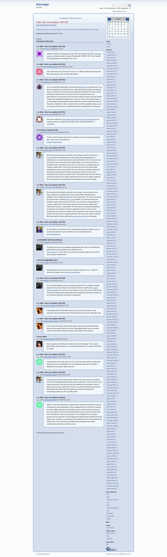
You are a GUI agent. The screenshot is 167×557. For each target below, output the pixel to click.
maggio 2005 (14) (112, 469)
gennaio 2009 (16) (112, 349)
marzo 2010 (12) (112, 311)
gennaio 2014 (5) (112, 186)
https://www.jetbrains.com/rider (46, 25)
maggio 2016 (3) (111, 115)
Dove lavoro (110, 527)
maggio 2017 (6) (111, 85)
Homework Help (49, 306)
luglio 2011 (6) (111, 267)
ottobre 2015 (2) (111, 128)
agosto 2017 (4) (111, 76)
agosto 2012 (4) (111, 232)
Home (71, 18)
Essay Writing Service (51, 67)
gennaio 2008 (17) (112, 382)
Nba (108, 536)
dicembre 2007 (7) (112, 385)
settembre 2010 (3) (112, 295)
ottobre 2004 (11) (112, 488)
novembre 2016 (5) (112, 101)
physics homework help (72, 272)
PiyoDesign (115, 554)
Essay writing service (78, 216)
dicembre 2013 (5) (112, 188)
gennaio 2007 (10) (112, 415)
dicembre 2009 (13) (112, 319)
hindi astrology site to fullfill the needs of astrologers (79, 119)
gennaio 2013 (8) (112, 218)
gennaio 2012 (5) (112, 251)
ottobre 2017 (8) (111, 71)
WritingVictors (83, 87)
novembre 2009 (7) (112, 322)
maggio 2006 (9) (111, 437)
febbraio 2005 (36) (112, 477)
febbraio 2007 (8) (112, 412)
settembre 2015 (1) (112, 131)
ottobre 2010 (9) (111, 292)
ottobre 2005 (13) (112, 456)
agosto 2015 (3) (111, 134)
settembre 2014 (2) (112, 164)
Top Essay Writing (50, 400)
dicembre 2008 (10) (112, 352)
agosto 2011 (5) (111, 265)
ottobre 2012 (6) (111, 226)
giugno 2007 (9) (111, 401)
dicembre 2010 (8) (112, 286)
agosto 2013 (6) (111, 199)
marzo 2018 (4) (111, 57)
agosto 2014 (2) (111, 166)
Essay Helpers (49, 339)
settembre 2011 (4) (112, 262)
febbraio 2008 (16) (112, 379)
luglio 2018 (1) (111, 52)
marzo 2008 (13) (112, 377)
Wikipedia (109, 538)
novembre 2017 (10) (113, 68)
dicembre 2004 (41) (112, 483)
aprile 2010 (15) (111, 308)
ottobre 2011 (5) (111, 259)
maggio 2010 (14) (112, 306)
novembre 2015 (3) (112, 126)
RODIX (46, 242)
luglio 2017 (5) (111, 79)
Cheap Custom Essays (54, 142)
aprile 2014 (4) (111, 177)
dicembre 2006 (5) (112, 417)
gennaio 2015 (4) (112, 153)
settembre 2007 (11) (113, 393)
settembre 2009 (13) (113, 327)
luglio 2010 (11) (111, 300)
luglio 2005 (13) (111, 464)
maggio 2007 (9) (111, 404)
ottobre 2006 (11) (112, 423)
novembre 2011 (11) (112, 256)
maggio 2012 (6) (111, 240)
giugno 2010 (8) (111, 303)
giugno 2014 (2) (111, 172)
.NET (108, 502)
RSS (107, 544)
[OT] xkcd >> (78, 18)
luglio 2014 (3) (111, 169)
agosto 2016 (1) (111, 109)
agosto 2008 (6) (111, 363)
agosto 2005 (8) (111, 461)
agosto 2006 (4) (111, 428)
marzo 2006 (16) (112, 442)
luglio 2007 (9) (111, 398)
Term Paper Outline (50, 357)
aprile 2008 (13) (111, 374)
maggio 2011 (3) (111, 273)
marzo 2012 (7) (111, 246)
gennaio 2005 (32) (112, 480)
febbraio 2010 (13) (112, 314)
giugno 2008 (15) (112, 368)
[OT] (108, 494)
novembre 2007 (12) (113, 387)
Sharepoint (110, 513)
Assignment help (52, 252)
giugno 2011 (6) (111, 270)
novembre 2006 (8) (112, 420)
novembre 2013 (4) (112, 191)
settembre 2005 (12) (113, 458)
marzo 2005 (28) (112, 475)
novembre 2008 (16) (113, 355)
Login (108, 46)
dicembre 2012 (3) (112, 221)
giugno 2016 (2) (111, 112)
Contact (109, 44)
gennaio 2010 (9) (112, 316)
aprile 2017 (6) (111, 87)
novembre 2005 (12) (113, 453)
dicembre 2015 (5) (112, 123)
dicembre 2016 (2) (112, 98)
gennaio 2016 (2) (112, 120)
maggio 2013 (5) (111, 207)
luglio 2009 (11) (111, 333)
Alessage (42, 4)
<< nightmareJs (63, 18)
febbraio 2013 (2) (112, 216)
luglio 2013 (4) (111, 202)
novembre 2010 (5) (112, 289)
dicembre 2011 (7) (112, 254)
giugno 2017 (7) (111, 82)
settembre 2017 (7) (112, 74)
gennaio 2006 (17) (112, 447)
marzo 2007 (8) (111, 409)
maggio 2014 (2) (111, 175)
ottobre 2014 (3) (111, 161)
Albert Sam (47, 82)
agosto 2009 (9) (111, 330)
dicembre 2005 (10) (112, 450)
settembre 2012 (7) (112, 229)
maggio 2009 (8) (111, 338)
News (108, 497)
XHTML (124, 554)
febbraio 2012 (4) (112, 248)
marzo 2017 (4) (111, 90)
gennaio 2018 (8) (112, 63)
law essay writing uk (53, 234)
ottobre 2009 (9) (111, 325)
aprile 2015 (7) (111, 145)
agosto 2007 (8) (111, 396)
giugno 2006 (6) (111, 434)
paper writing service (51, 321)
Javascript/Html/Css (113, 508)
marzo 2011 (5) (111, 278)
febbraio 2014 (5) (112, 183)
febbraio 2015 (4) (112, 150)
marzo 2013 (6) (111, 213)
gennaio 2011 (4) (112, 284)
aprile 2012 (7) (111, 243)
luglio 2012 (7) (111, 235)
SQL (108, 510)
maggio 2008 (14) (112, 371)
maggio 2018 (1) (111, 55)
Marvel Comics (111, 533)
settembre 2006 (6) (112, 426)
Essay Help (48, 150)
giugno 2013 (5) (111, 205)
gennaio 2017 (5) (112, 96)
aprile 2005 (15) (111, 472)
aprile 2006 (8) (111, 439)
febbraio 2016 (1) (112, 117)
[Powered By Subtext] (111, 550)
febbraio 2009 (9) (112, 346)
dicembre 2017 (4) (112, 65)
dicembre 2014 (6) (112, 156)
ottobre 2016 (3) (111, 104)
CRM (108, 505)
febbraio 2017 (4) (112, 93)
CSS (129, 554)
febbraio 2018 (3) (112, 60)
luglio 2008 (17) (111, 366)
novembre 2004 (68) (113, 486)
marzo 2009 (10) (112, 344)
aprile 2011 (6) (111, 276)
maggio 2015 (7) (111, 142)
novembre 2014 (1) (112, 158)
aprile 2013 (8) (111, 210)
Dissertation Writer (50, 375)
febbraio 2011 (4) (112, 281)
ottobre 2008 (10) (112, 357)
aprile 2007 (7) (111, 407)
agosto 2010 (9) (111, 297)
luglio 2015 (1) (111, 136)
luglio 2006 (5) (111, 431)
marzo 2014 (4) (111, 180)
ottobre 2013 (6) (111, 194)
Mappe (109, 519)
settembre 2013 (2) (112, 196)
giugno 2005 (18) (112, 467)
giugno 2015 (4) (111, 139)
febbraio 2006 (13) (112, 445)
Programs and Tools (113, 499)
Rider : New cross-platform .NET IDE (52, 22)
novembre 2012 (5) (112, 224)
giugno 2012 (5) (111, 237)
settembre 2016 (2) (112, 106)
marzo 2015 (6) (111, 147)
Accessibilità (110, 516)
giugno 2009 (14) (112, 336)
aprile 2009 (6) (111, 341)
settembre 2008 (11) (113, 360)
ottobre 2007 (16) (112, 390)
